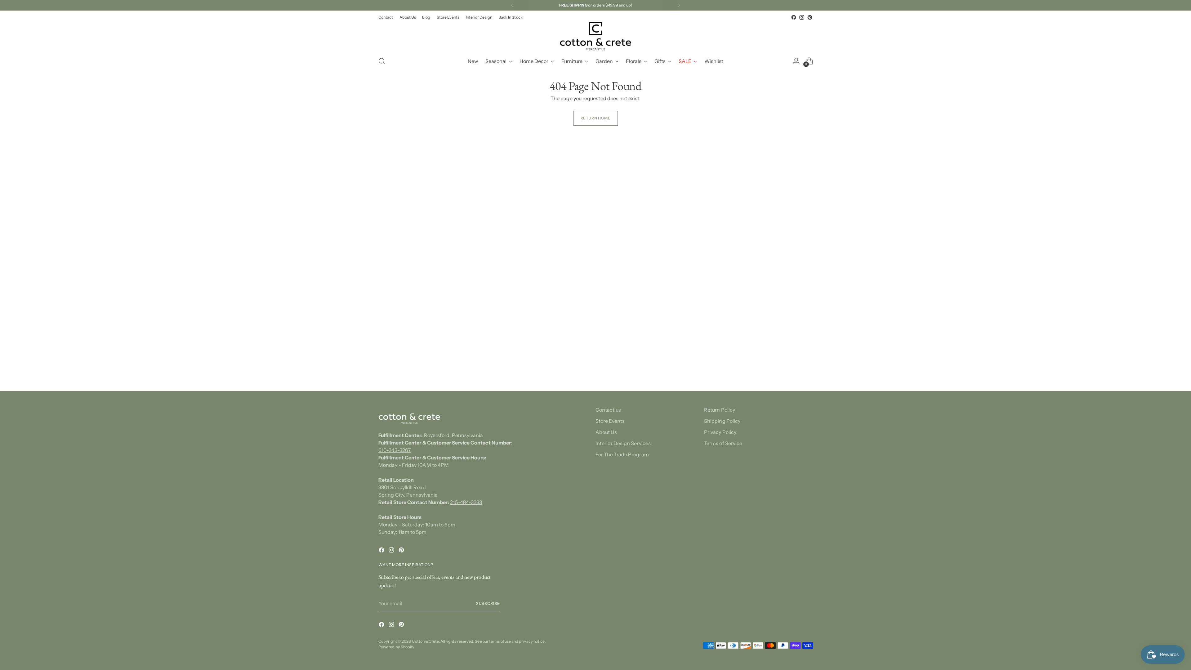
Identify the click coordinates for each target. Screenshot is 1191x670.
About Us (606, 432)
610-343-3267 (394, 450)
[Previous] (512, 5)
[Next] (679, 5)
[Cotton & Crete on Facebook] (793, 17)
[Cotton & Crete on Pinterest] (810, 17)
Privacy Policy (720, 432)
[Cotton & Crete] (595, 36)
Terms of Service (723, 443)
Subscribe (488, 603)
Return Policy (719, 410)
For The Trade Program (622, 454)
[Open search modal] (382, 61)
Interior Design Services (623, 443)
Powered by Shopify (396, 647)
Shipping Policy (722, 421)
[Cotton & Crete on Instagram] (802, 17)
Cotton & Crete (425, 641)
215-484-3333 (466, 502)
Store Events (610, 421)
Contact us (608, 410)
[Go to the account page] (796, 61)
